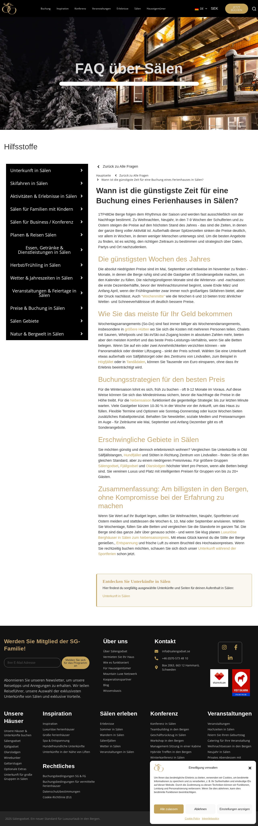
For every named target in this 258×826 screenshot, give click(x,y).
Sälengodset (108, 466)
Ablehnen (200, 809)
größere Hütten (137, 329)
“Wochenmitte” (153, 296)
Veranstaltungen (101, 8)
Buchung (46, 8)
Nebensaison (140, 400)
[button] (250, 768)
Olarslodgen (155, 466)
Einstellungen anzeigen (235, 809)
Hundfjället (132, 455)
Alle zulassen (169, 809)
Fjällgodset (129, 466)
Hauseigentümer (156, 8)
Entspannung (127, 543)
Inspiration (63, 8)
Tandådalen (135, 362)
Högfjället (105, 362)
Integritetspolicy (210, 818)
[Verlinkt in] (230, 658)
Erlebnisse (122, 8)
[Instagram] (224, 647)
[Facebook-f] (236, 647)
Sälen (137, 8)
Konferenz (80, 8)
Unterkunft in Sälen (116, 596)
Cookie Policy (192, 818)
